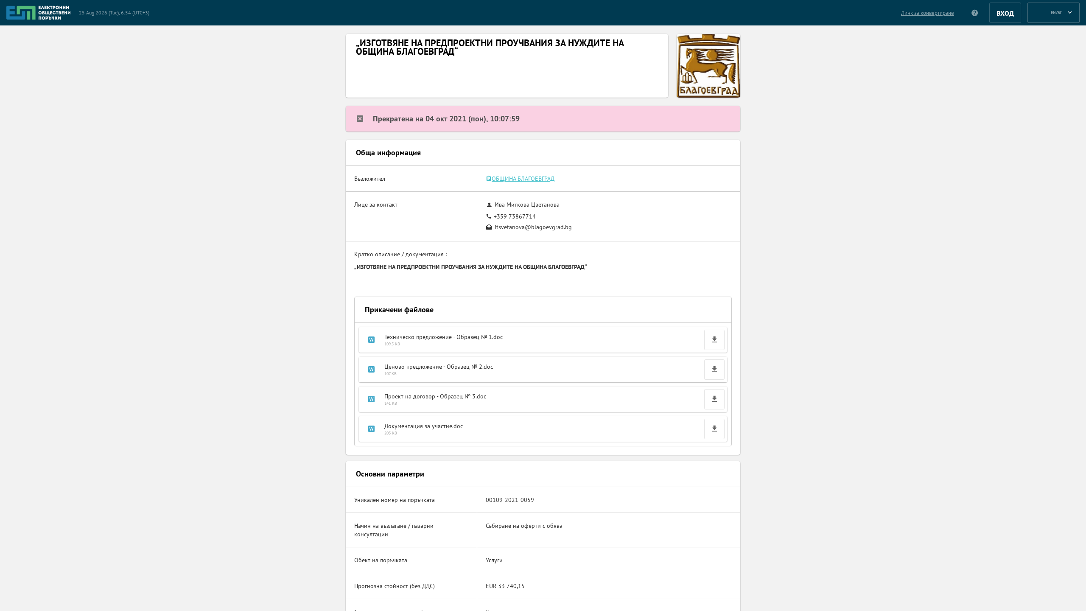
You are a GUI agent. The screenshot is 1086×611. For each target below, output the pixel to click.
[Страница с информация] (975, 13)
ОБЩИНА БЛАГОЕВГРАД (523, 178)
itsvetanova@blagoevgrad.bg (533, 227)
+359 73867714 (515, 216)
